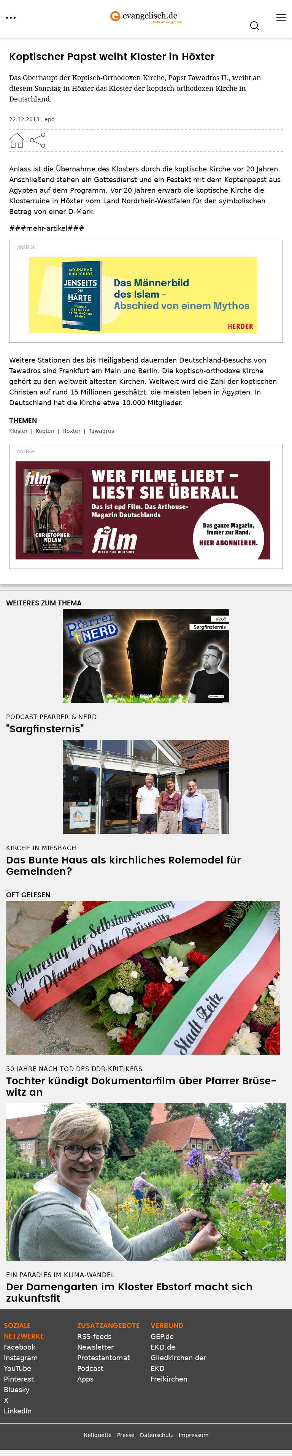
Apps (85, 1379)
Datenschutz (156, 1435)
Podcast (90, 1368)
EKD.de (163, 1347)
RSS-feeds (94, 1336)
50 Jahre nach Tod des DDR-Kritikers (74, 1069)
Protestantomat (103, 1358)
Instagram (21, 1358)
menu (11, 17)
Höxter (71, 431)
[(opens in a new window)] (143, 295)
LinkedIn (18, 1411)
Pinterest (19, 1379)
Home (16, 140)
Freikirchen (169, 1379)
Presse (126, 1435)
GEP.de (162, 1336)
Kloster (18, 431)
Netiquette (98, 1435)
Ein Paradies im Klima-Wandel (60, 1275)
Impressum (194, 1435)
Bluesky (17, 1390)
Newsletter (95, 1347)
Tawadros (101, 431)
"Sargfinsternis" (45, 729)
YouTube (17, 1368)
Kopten (45, 431)
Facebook (19, 1347)
